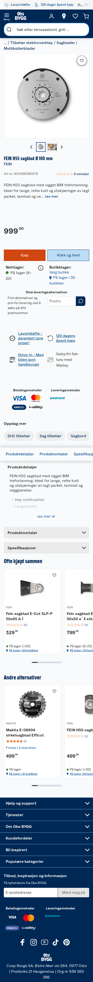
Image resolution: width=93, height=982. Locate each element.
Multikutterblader (19, 48)
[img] (32, 625)
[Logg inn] (51, 16)
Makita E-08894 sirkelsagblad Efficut (25, 732)
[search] (9, 29)
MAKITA (11, 723)
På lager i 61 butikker (23, 774)
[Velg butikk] (64, 16)
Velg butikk (59, 272)
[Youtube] (44, 942)
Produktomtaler (54, 454)
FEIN (8, 164)
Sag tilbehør (50, 436)
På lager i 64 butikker (23, 650)
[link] (72, 174)
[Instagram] (33, 942)
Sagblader (66, 42)
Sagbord (78, 436)
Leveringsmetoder (65, 390)
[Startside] (29, 16)
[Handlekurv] (86, 16)
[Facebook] (22, 942)
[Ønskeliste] (75, 16)
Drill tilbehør (19, 436)
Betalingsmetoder (27, 390)
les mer (51, 196)
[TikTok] (55, 942)
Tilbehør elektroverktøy (31, 42)
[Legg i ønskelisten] (82, 61)
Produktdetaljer (20, 454)
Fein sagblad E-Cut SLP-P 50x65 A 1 (29, 616)
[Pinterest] (66, 942)
